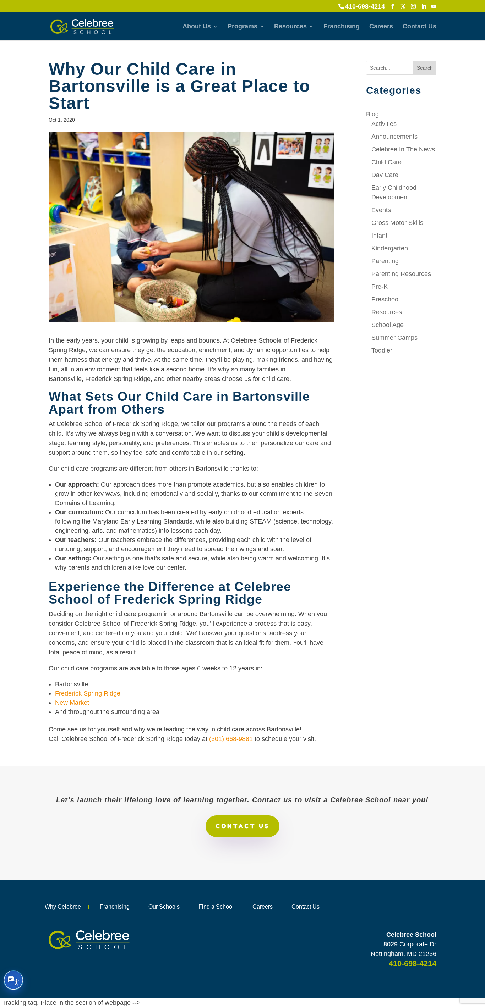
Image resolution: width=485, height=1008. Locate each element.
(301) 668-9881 (231, 738)
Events (381, 210)
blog (372, 114)
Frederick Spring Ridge (87, 693)
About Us (196, 27)
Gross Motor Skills (397, 222)
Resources (290, 27)
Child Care (386, 162)
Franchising (341, 27)
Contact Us (419, 27)
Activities (384, 123)
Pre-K (379, 286)
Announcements (394, 136)
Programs (242, 27)
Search (425, 68)
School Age (387, 324)
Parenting (385, 261)
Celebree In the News (403, 149)
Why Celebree (63, 907)
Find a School (216, 907)
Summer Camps (394, 337)
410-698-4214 (365, 6)
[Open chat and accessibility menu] (13, 980)
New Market (72, 702)
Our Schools (164, 907)
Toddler (381, 350)
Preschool (385, 299)
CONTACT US (242, 826)
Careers (381, 27)
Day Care (384, 174)
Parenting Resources (401, 273)
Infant (379, 235)
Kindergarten (389, 248)
